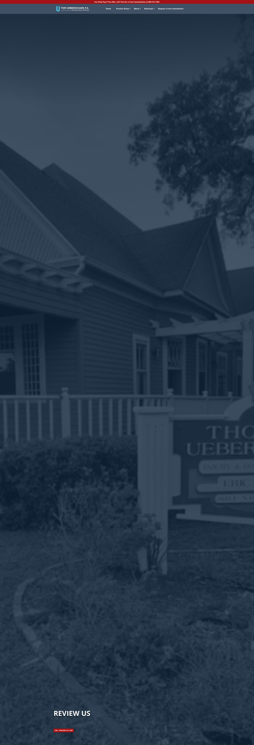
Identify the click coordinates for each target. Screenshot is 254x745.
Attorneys (148, 9)
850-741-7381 (153, 2)
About (136, 9)
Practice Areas (122, 9)
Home (108, 9)
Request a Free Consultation (170, 9)
